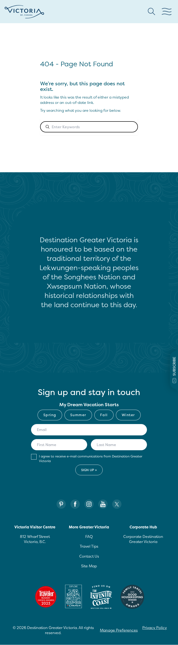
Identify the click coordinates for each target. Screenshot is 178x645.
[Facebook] (75, 504)
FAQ (89, 536)
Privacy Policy (154, 627)
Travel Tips (89, 546)
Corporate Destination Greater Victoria (143, 539)
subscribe (174, 366)
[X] (116, 504)
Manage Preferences (119, 630)
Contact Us (89, 556)
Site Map (89, 565)
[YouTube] (103, 504)
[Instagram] (89, 504)
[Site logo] (24, 11)
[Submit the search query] (47, 127)
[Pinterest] (61, 504)
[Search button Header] (151, 11)
